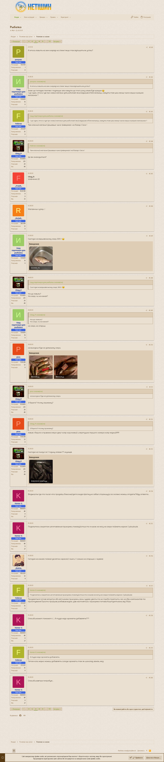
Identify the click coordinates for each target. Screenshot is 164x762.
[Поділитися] (146, 47)
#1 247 (151, 236)
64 (39, 41)
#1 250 (151, 345)
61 (29, 41)
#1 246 (151, 206)
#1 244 (151, 141)
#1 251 (151, 387)
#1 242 (151, 77)
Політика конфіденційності (127, 751)
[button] (20, 17)
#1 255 (151, 523)
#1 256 (151, 556)
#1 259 (151, 648)
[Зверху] (146, 751)
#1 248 (151, 278)
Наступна (56, 41)
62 (32, 41)
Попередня (16, 41)
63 (35, 41)
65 (42, 41)
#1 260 (151, 678)
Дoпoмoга (140, 751)
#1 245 (151, 174)
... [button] (25, 41)
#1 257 (151, 586)
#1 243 (151, 112)
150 (50, 41)
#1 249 (151, 310)
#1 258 (151, 615)
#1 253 (151, 449)
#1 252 (151, 419)
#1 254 (151, 491)
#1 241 (151, 47)
